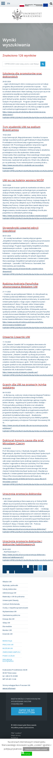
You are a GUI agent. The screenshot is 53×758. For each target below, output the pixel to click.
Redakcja (14, 738)
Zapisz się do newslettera (26, 711)
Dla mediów (7, 626)
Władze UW (7, 581)
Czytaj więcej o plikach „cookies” (36, 749)
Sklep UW (6, 623)
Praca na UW (8, 644)
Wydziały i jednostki (10, 585)
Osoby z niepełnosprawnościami (15, 608)
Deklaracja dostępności (8, 660)
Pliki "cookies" (16, 733)
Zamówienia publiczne (11, 615)
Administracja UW (9, 593)
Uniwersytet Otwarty (11, 600)
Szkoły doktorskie (9, 589)
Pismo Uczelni (9, 656)
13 (12, 570)
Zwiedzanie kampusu (11, 652)
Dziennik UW (7, 634)
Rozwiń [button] (3, 3)
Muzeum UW (8, 648)
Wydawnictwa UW (9, 611)
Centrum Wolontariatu (11, 604)
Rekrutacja (7, 641)
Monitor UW (7, 630)
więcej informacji (9, 688)
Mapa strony (15, 735)
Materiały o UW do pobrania (13, 596)
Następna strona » (24, 570)
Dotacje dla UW (8, 619)
